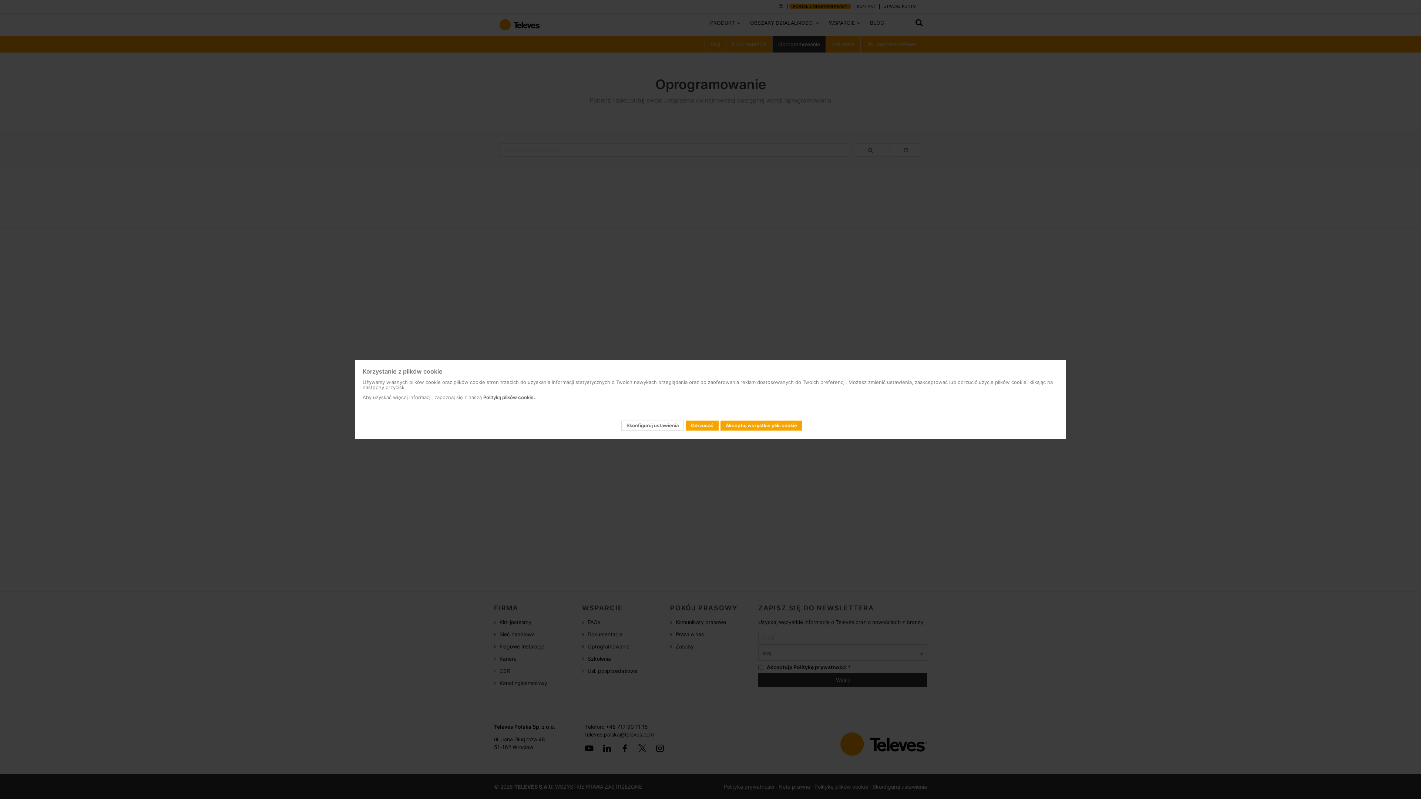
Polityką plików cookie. (509, 397)
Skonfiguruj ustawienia (652, 425)
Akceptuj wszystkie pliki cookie (761, 425)
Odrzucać (702, 425)
